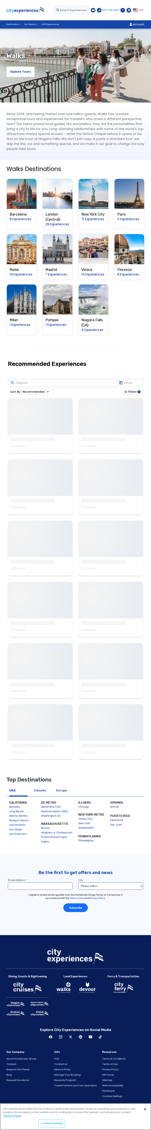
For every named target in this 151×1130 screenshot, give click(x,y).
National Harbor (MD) (54, 811)
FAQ (56, 1058)
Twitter (70, 1037)
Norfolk (114, 807)
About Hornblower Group (21, 1058)
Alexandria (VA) (51, 807)
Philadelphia (86, 840)
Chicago (83, 807)
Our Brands (30, 24)
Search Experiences (72, 10)
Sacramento (17, 825)
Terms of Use (110, 1064)
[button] (36, 392)
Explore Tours (20, 72)
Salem (45, 841)
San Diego (15, 829)
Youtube (90, 1037)
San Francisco (18, 834)
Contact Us (60, 1064)
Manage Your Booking (67, 1075)
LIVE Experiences (50, 24)
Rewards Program (65, 1080)
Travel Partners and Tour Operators (75, 1085)
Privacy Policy (110, 1069)
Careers (11, 1064)
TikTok (100, 1037)
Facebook (50, 1037)
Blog (9, 1075)
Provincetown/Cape (54, 837)
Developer (108, 1091)
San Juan (116, 824)
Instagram (60, 1037)
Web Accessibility (112, 1085)
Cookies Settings (112, 1096)
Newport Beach (19, 820)
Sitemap (107, 1080)
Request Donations (17, 1080)
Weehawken (86, 828)
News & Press (62, 1069)
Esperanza (116, 820)
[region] (75, 1116)
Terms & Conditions (114, 1058)
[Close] (145, 1109)
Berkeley (14, 807)
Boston (45, 828)
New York (84, 823)
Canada (40, 790)
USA (12, 790)
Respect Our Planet (17, 1069)
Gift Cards (108, 1075)
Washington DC (51, 816)
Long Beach (16, 811)
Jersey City (85, 819)
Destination (12, 24)
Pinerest (80, 1037)
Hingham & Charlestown (56, 832)
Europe (61, 790)
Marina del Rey (18, 816)
